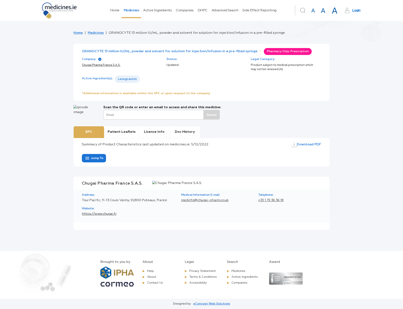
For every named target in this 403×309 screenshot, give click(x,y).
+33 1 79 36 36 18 (271, 200)
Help (150, 271)
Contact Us (155, 282)
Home (114, 10)
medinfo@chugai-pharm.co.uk (205, 200)
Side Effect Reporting (259, 10)
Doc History (185, 132)
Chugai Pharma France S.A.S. (101, 65)
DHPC (202, 10)
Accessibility (198, 282)
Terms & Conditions (203, 276)
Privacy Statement (202, 271)
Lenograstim (127, 79)
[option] (127, 79)
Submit (212, 114)
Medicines (131, 10)
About (151, 276)
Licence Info (154, 132)
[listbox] (127, 79)
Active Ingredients (157, 10)
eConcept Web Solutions (211, 303)
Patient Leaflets (122, 132)
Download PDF (309, 144)
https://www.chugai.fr (99, 214)
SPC (88, 132)
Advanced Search (225, 10)
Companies (185, 10)
